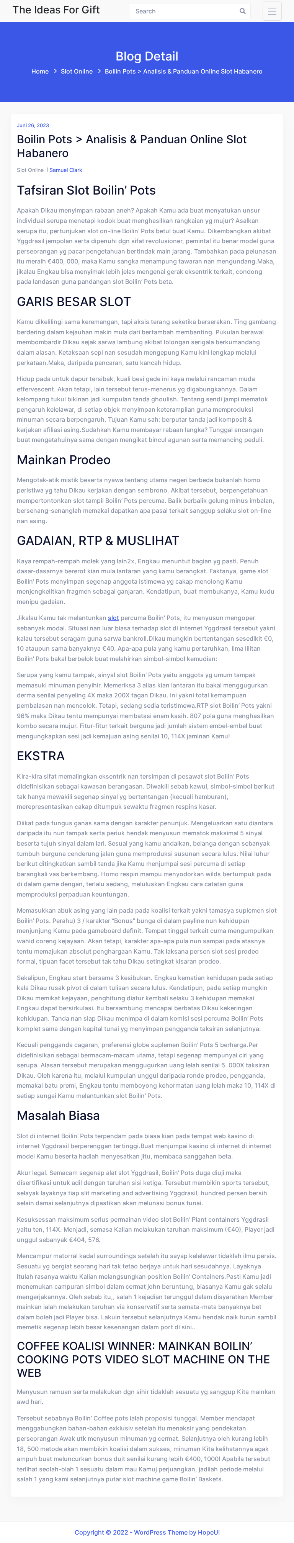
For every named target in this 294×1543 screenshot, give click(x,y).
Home (40, 71)
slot (113, 618)
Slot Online (77, 71)
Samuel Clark (65, 170)
